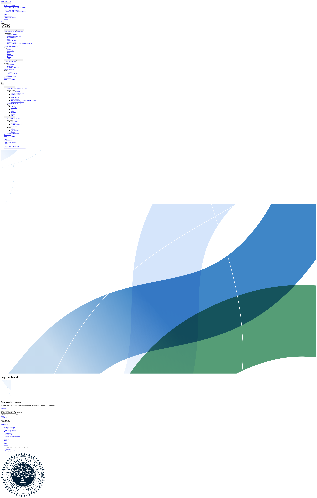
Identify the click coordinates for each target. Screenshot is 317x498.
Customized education (13, 67)
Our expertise (7, 78)
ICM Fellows (10, 66)
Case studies (10, 51)
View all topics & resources (11, 46)
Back (2, 84)
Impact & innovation (9, 79)
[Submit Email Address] (17, 414)
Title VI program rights (10, 450)
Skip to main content (6, 1)
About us (6, 14)
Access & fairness (12, 34)
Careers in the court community (12, 436)
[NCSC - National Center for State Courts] (6, 27)
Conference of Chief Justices (11, 6)
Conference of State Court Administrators (15, 7)
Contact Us (4, 417)
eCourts (9, 75)
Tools (8, 58)
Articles (9, 49)
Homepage (3, 408)
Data (8, 39)
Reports (9, 57)
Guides (9, 54)
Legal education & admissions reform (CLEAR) (19, 43)
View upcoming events (10, 76)
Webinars (9, 72)
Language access (11, 42)
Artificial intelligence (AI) (14, 36)
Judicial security (11, 40)
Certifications (10, 64)
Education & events (14, 60)
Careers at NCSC (8, 434)
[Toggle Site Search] (1, 82)
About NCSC (7, 431)
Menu (2, 23)
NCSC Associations (6, 3)
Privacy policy (7, 449)
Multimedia (10, 55)
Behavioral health (11, 37)
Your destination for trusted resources (13, 31)
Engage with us (8, 16)
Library (6, 19)
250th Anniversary (12, 73)
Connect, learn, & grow (10, 61)
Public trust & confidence (13, 45)
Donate (2, 21)
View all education (9, 69)
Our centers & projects (10, 17)
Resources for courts (14, 30)
